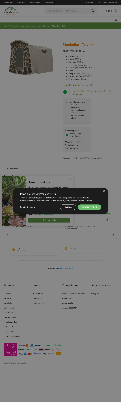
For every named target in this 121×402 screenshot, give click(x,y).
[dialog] (60, 201)
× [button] (104, 191)
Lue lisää (88, 200)
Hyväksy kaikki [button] (89, 207)
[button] (27, 207)
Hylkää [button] (68, 207)
